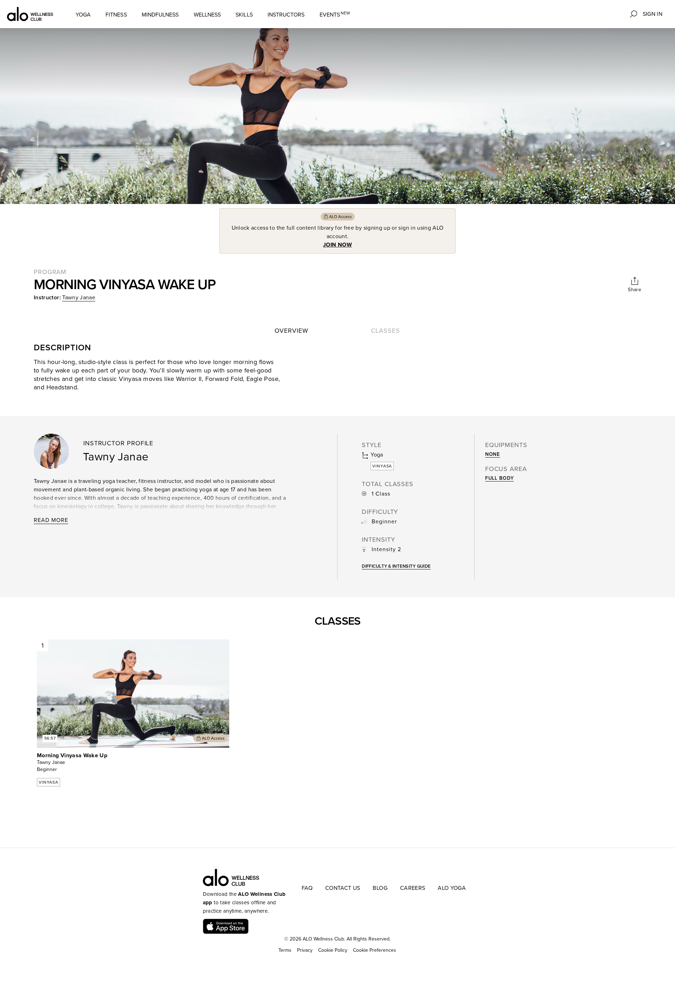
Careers (412, 888)
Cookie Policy (332, 950)
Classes (385, 330)
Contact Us (342, 888)
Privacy (305, 950)
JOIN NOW (337, 244)
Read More (51, 520)
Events (335, 14)
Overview (291, 330)
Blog (380, 888)
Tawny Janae (78, 297)
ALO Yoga (452, 888)
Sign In (652, 14)
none (492, 454)
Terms (284, 950)
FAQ (307, 888)
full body (499, 478)
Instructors (286, 14)
